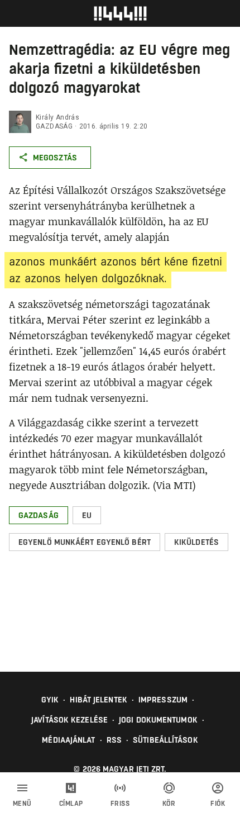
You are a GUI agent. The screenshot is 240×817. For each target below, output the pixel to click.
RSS (114, 739)
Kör (169, 804)
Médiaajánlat (68, 739)
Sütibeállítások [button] (165, 739)
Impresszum (163, 699)
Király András (57, 117)
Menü (22, 804)
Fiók (217, 804)
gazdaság (54, 126)
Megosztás (55, 157)
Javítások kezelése (69, 719)
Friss (120, 804)
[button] (38, 515)
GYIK (50, 699)
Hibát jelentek (98, 699)
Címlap (71, 804)
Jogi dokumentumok (158, 719)
